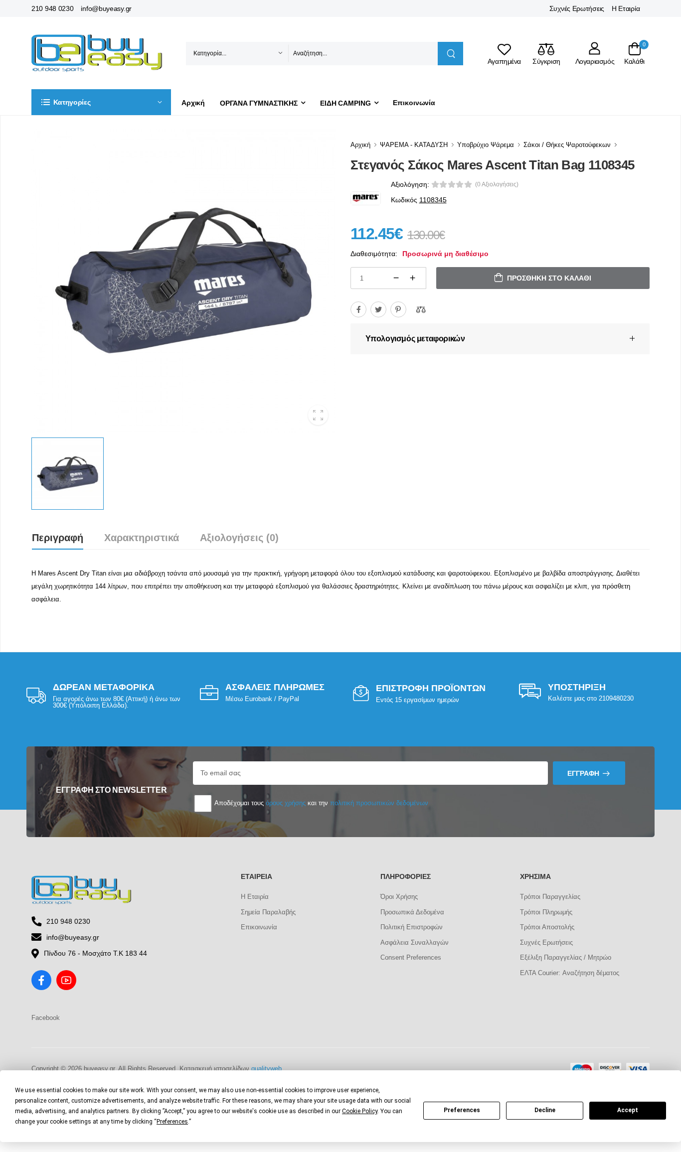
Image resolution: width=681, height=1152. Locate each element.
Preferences (462, 1110)
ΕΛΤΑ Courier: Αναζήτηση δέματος (569, 973)
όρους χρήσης (286, 803)
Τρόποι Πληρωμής (546, 912)
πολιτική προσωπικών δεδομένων (379, 803)
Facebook (45, 1017)
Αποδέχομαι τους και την (320, 803)
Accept (627, 1110)
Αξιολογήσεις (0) (239, 537)
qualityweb (266, 1068)
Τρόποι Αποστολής (547, 927)
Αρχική (193, 103)
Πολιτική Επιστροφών (411, 927)
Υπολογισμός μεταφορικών (415, 338)
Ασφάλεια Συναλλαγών (414, 942)
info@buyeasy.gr (106, 8)
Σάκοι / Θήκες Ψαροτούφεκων (567, 144)
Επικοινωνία (414, 103)
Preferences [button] (172, 1121)
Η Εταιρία (626, 8)
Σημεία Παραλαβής (268, 912)
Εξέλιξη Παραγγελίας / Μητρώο (565, 957)
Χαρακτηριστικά (141, 537)
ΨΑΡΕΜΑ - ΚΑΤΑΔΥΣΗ (414, 144)
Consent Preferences (410, 957)
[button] (101, 102)
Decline (544, 1110)
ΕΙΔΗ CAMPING (345, 103)
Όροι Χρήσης (399, 896)
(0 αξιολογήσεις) (496, 184)
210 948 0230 (52, 8)
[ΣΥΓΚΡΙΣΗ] (420, 309)
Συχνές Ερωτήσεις (576, 8)
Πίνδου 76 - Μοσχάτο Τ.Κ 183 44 (95, 953)
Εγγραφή (583, 773)
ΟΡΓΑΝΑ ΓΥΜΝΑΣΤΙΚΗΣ (259, 103)
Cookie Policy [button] (359, 1111)
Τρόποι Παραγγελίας (550, 896)
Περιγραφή (57, 537)
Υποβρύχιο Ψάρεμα (485, 144)
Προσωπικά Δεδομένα (412, 912)
